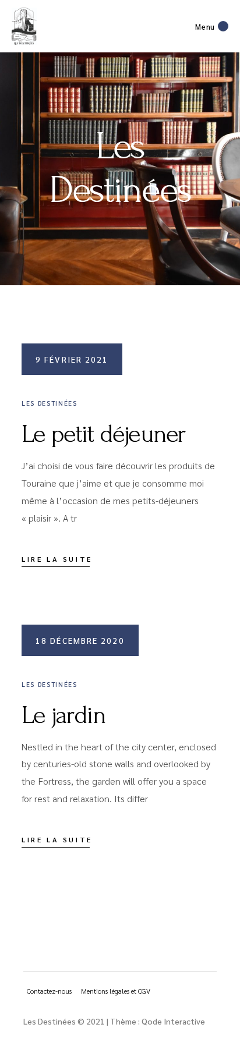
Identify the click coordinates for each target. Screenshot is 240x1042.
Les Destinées (49, 403)
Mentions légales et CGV (115, 990)
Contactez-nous (49, 990)
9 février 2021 (72, 359)
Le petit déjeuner (103, 433)
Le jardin (63, 714)
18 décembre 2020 (80, 640)
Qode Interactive (173, 1021)
